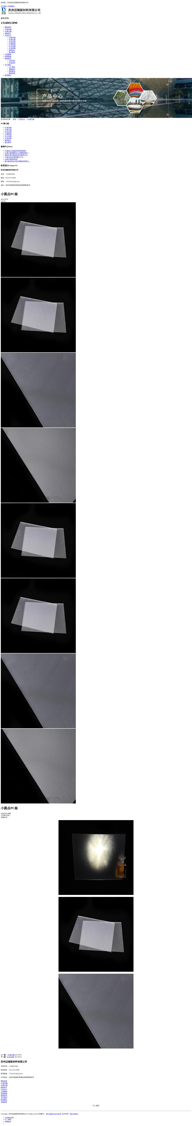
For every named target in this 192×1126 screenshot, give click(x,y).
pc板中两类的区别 (11, 159)
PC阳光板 (8, 29)
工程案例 (8, 54)
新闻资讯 (8, 58)
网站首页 (8, 27)
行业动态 (12, 63)
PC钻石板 (12, 42)
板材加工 (8, 33)
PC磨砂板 (12, 44)
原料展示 (12, 71)
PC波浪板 (12, 48)
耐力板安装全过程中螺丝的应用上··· (17, 161)
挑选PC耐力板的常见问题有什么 (16, 155)
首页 (14, 119)
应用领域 (8, 56)
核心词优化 (74, 1114)
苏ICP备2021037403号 (53, 1114)
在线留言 (4, 1102)
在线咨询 (4, 813)
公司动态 (12, 60)
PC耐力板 (8, 31)
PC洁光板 (12, 46)
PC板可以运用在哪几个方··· (14, 157)
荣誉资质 (12, 73)
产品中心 (8, 35)
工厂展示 (12, 67)
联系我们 (11, 6)
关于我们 (4, 6)
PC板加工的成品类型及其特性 (15, 151)
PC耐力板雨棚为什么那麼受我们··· (17, 153)
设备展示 (12, 69)
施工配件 (12, 52)
